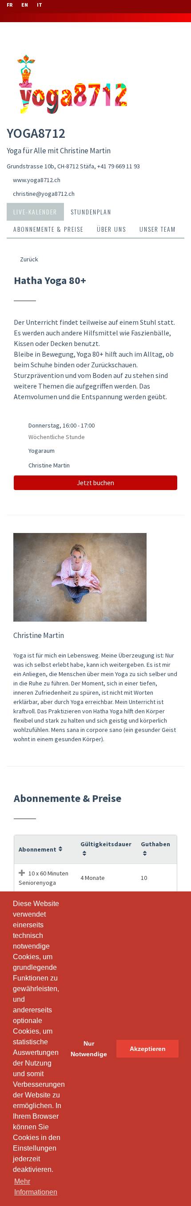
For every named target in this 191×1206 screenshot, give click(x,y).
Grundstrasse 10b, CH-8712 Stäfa (50, 166)
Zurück (28, 259)
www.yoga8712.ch (36, 180)
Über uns (111, 228)
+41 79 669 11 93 (118, 166)
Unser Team (157, 228)
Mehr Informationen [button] (35, 1187)
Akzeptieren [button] (148, 1048)
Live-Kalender (35, 211)
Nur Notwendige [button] (89, 1049)
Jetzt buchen (95, 483)
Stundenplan (91, 211)
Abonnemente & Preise (48, 228)
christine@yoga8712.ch (44, 194)
